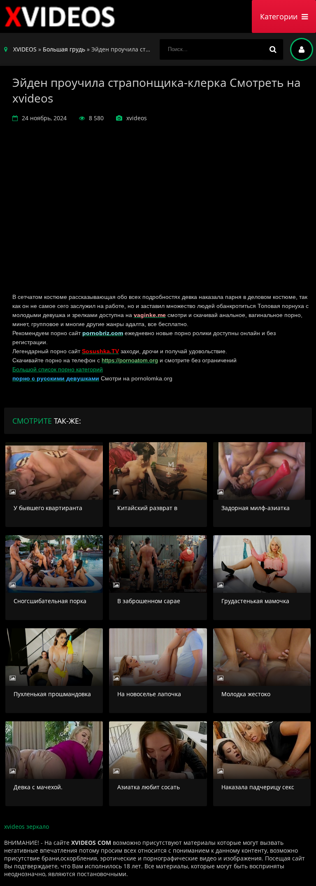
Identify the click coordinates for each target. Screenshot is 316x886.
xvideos (61, 16)
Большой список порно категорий (57, 369)
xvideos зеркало (26, 826)
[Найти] (273, 49)
